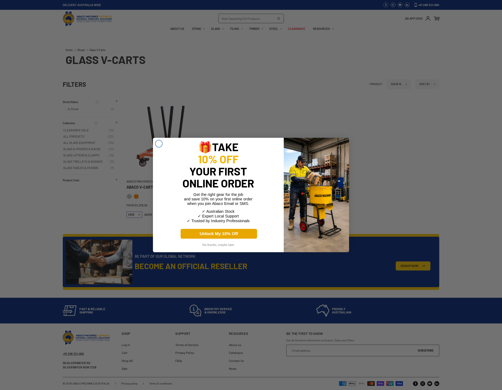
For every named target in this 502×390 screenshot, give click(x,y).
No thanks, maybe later (218, 245)
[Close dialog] (158, 143)
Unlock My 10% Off (219, 233)
